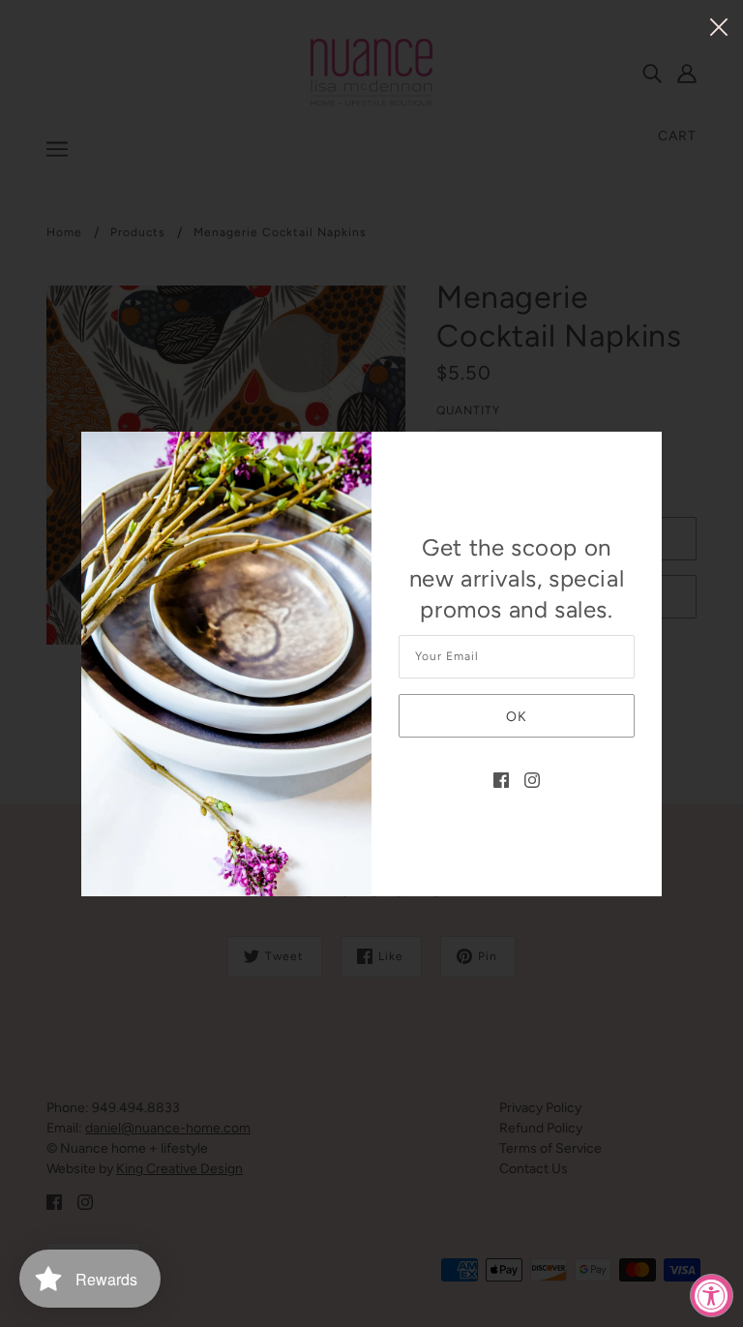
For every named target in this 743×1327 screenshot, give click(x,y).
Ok (516, 717)
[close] (719, 25)
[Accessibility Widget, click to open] (711, 1295)
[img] (501, 779)
